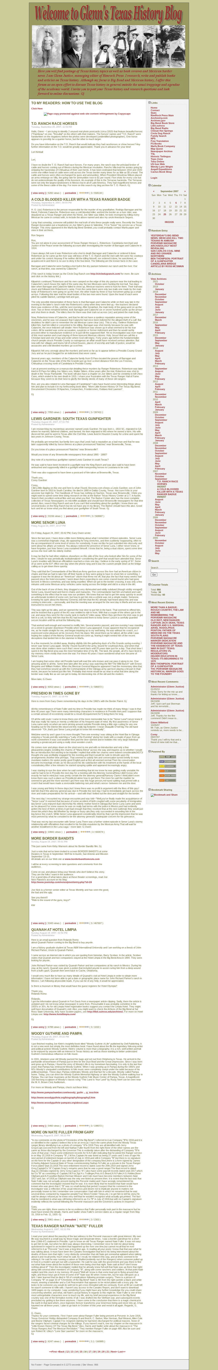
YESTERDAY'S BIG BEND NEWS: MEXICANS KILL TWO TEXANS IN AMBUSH (167, 238)
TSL (153, 154)
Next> (114, 1351)
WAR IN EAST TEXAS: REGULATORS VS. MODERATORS (163, 651)
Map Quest (157, 148)
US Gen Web (158, 164)
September (161, 302)
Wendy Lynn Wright (162, 166)
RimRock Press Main (162, 115)
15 (81, 1351)
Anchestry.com (159, 118)
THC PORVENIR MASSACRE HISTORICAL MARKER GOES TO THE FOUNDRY (167, 671)
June (158, 309)
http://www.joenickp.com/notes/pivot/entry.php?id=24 (61, 882)
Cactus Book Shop (161, 172)
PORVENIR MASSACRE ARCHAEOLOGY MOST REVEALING (164, 246)
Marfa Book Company (163, 146)
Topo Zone (157, 159)
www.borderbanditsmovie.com (82, 859)
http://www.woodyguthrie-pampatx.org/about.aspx (60, 1102)
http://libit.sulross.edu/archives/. (105, 1011)
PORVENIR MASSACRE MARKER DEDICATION (164, 639)
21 (107, 1351)
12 (67, 1351)
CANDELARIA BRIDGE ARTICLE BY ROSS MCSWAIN (167, 265)
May (157, 327)
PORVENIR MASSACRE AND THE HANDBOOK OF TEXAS (166, 644)
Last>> (121, 1351)
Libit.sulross (158, 125)
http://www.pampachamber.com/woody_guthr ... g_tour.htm (65, 1092)
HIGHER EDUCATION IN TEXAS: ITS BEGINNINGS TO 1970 (167, 658)
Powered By (158, 751)
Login (154, 178)
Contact (155, 110)
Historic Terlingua (161, 156)
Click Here (37, 108)
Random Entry (159, 230)
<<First (53, 1351)
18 (94, 1351)
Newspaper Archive (161, 151)
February (160, 332)
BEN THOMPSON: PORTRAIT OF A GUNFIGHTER (167, 259)
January (159, 289)
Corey (154, 734)
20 (103, 1351)
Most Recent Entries (162, 602)
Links (154, 103)
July (157, 307)
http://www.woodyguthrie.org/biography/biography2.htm (63, 1097)
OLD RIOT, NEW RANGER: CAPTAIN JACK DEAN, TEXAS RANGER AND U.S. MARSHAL (167, 623)
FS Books (156, 143)
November (160, 297)
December (160, 294)
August (159, 304)
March (158, 320)
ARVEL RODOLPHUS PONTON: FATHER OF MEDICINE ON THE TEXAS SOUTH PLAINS (165, 632)
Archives (156, 274)
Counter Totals (159, 584)
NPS (153, 138)
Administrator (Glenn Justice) (167, 686)
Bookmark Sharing (161, 790)
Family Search (158, 136)
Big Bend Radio (159, 128)
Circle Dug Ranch (160, 133)
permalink (70, 193)
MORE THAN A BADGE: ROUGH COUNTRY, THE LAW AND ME (167, 610)
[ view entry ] (38, 193)
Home (154, 107)
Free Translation (160, 141)
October (159, 284)
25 (165, 214)
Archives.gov (158, 120)
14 (76, 1351)
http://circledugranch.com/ (105, 273)
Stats (153, 113)
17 (90, 1351)
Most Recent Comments (164, 681)
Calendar (156, 185)
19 (99, 1351)
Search (155, 561)
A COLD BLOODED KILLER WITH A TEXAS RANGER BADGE (170, 492)
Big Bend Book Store (162, 123)
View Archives (158, 279)
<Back (61, 1351)
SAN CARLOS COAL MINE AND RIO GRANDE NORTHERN (165, 253)
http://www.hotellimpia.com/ (60, 1014)
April (157, 330)
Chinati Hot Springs (162, 130)
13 (72, 1351)
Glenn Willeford (159, 722)
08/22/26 (169, 222)
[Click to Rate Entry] (80, 193)
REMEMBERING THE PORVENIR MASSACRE (164, 616)
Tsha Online (157, 161)
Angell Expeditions (161, 169)
